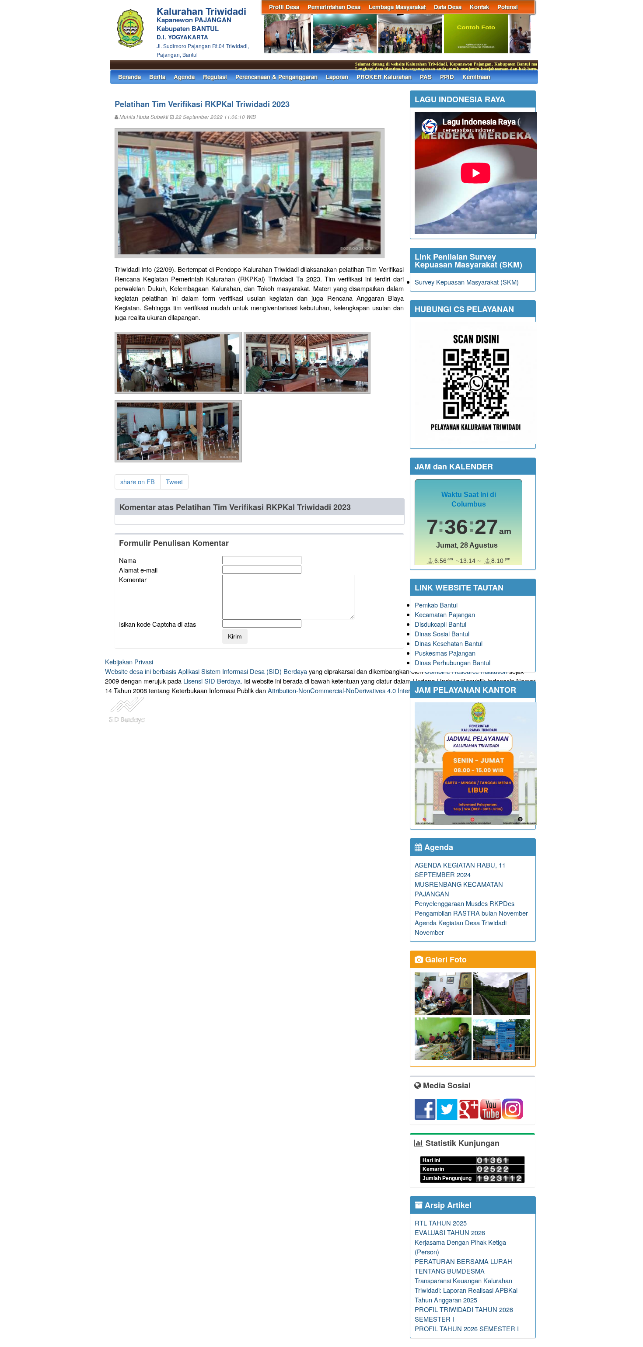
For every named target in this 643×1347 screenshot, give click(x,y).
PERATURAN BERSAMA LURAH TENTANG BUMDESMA (463, 1266)
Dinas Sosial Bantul (442, 633)
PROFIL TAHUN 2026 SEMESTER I (467, 1328)
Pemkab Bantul (436, 604)
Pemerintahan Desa (334, 7)
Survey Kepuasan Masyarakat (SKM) (467, 281)
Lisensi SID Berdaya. (212, 680)
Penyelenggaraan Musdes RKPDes (464, 903)
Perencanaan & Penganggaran (276, 77)
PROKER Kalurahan (384, 77)
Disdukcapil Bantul (440, 623)
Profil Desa (284, 7)
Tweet (174, 481)
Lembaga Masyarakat (397, 7)
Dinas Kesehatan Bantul (448, 643)
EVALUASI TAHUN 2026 (450, 1232)
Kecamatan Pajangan (445, 614)
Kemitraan (476, 77)
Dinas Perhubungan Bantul (452, 662)
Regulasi (215, 77)
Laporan (337, 77)
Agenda (184, 77)
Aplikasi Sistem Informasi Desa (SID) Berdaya (242, 671)
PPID (447, 77)
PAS (426, 77)
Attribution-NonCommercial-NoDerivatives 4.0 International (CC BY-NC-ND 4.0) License (391, 690)
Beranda (129, 77)
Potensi (507, 7)
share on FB (137, 481)
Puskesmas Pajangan (445, 652)
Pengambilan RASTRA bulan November (471, 912)
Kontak (479, 7)
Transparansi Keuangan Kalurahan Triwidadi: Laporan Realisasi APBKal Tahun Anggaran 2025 (466, 1290)
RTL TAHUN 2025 (441, 1222)
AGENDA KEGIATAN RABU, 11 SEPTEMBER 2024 (460, 869)
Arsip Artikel (447, 1205)
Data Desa (447, 7)
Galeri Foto (445, 959)
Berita (157, 77)
